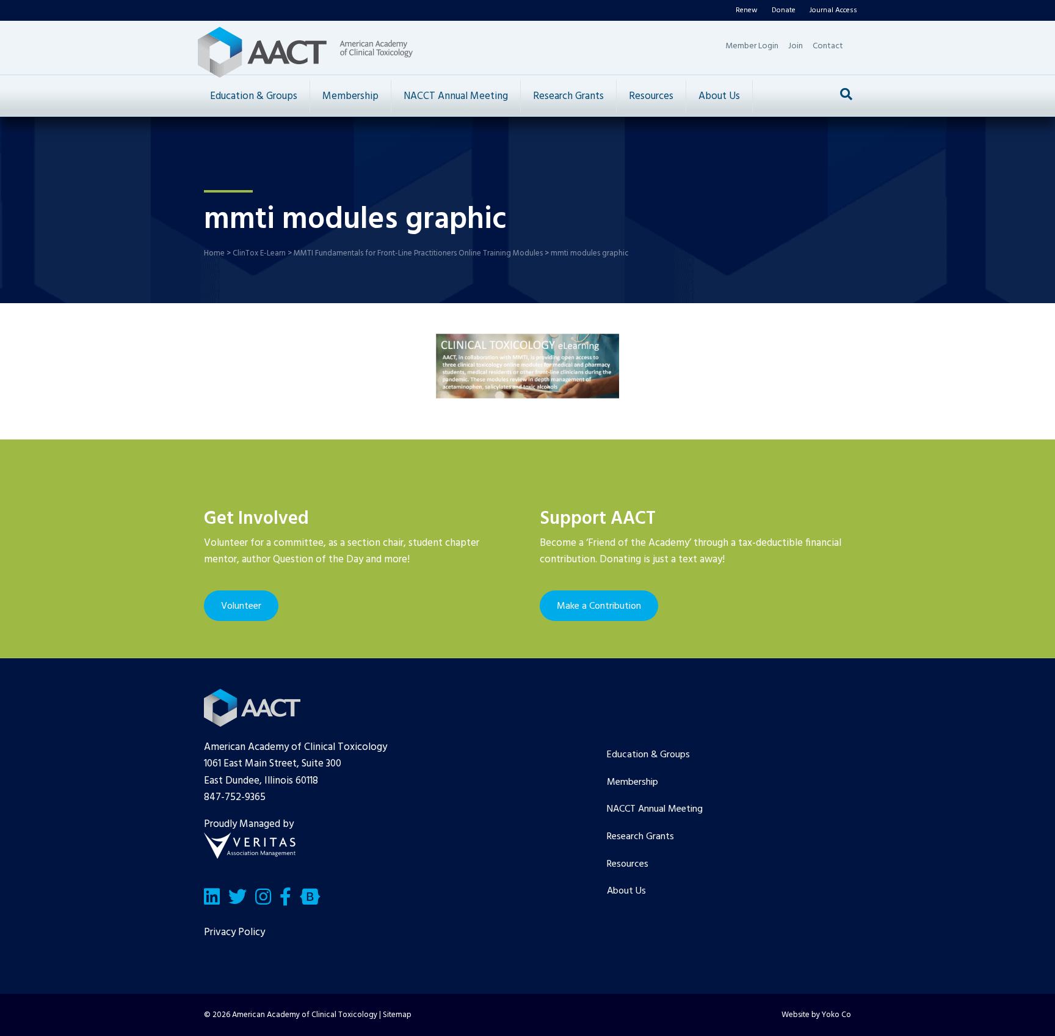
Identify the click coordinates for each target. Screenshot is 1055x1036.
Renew (747, 10)
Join (795, 46)
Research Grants (568, 96)
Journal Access (833, 10)
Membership (350, 96)
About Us (719, 96)
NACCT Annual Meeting (456, 96)
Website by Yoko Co (816, 1014)
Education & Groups (253, 96)
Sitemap (397, 1014)
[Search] (846, 94)
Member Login (751, 46)
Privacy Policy (234, 932)
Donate (784, 10)
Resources (651, 96)
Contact (828, 46)
